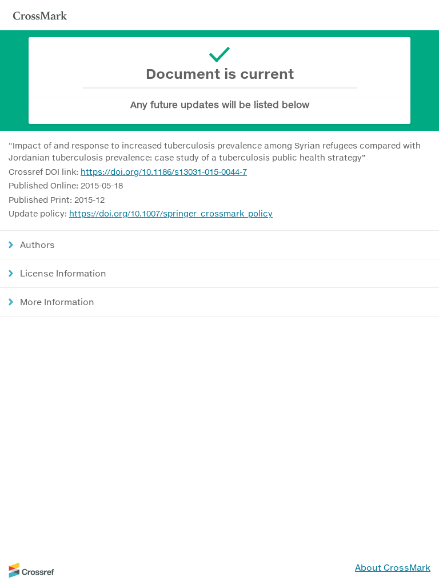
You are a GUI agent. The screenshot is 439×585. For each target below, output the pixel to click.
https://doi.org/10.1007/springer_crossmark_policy (171, 213)
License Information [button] (63, 273)
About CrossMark (392, 567)
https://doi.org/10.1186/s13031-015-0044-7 (164, 172)
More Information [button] (57, 301)
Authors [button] (37, 244)
